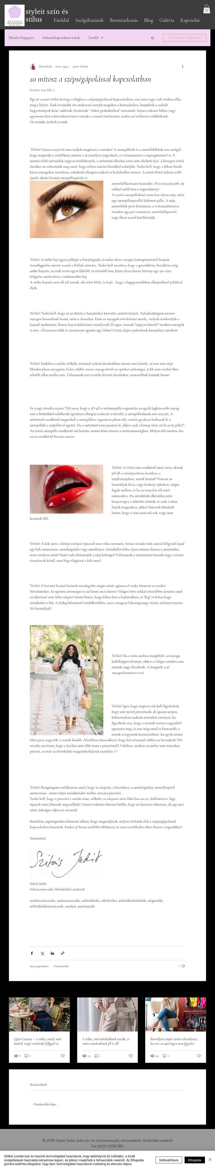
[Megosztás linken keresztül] (63, 953)
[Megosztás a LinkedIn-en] (52, 953)
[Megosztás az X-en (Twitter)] (42, 953)
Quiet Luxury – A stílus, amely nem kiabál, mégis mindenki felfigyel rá (37, 1041)
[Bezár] (209, 1160)
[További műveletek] (182, 66)
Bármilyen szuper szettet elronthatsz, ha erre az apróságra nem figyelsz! (174, 1041)
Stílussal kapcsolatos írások (61, 37)
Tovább (93, 37)
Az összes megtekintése (192, 989)
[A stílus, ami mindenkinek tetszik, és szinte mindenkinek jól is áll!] (107, 1014)
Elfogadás (194, 1160)
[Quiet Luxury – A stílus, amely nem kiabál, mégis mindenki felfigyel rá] (39, 1014)
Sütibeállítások (168, 1160)
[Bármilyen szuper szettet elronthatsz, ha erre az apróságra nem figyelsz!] (175, 1014)
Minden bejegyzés (21, 37)
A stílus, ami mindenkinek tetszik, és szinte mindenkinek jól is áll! (105, 1041)
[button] (206, 9)
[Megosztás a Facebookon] (32, 953)
